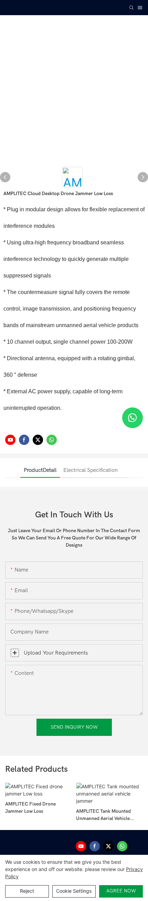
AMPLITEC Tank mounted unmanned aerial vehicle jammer (103, 815)
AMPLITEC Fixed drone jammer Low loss (30, 807)
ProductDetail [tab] (40, 470)
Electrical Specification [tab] (90, 470)
